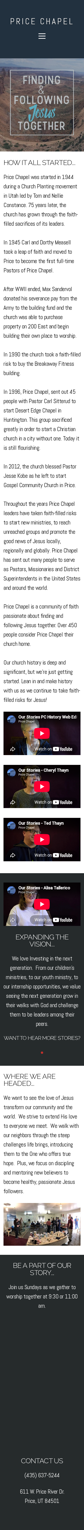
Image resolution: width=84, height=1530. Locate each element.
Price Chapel (42, 21)
